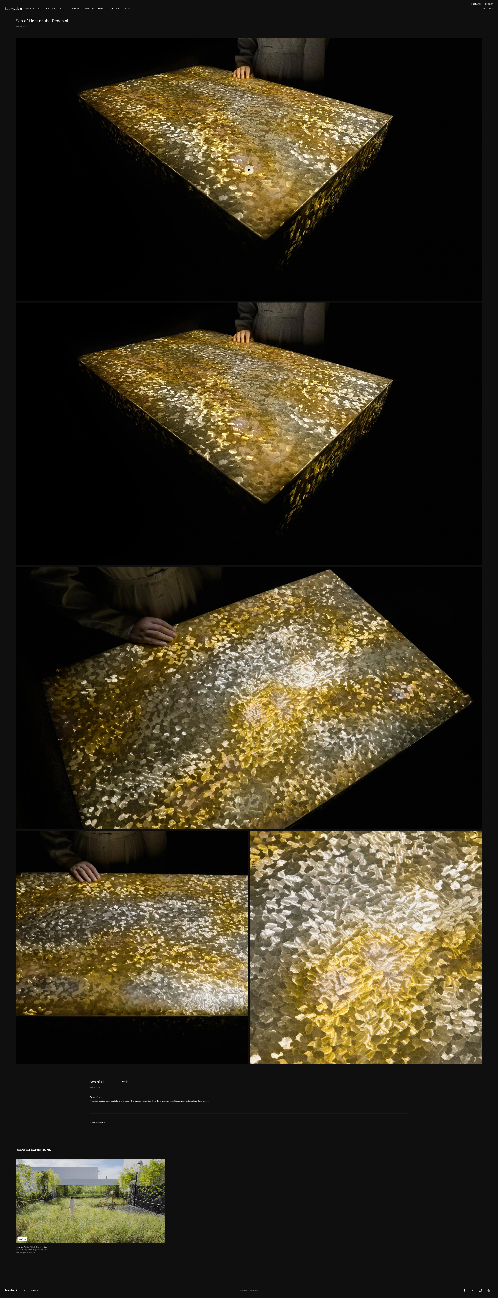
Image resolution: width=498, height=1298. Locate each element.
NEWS (23, 1290)
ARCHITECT (128, 9)
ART (39, 9)
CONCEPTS (89, 9)
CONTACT (489, 4)
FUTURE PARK (113, 9)
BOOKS (101, 9)
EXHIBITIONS (76, 9)
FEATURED (29, 9)
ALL (61, 9)
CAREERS (34, 1290)
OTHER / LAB (51, 9)
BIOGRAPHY (476, 4)
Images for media (96, 1122)
